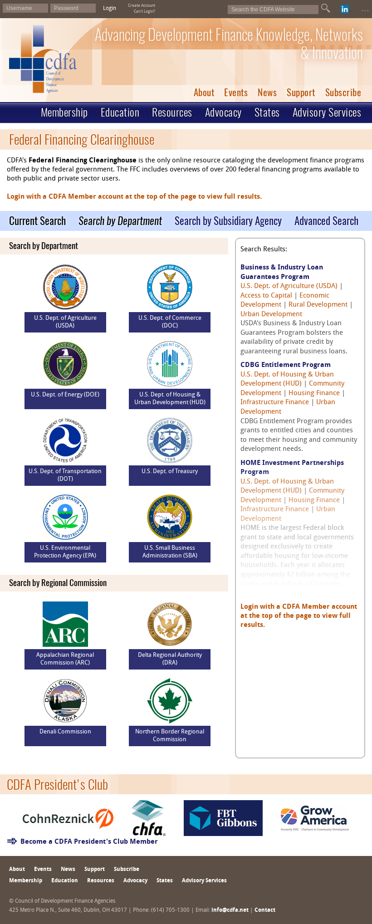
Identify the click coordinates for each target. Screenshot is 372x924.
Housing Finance (314, 393)
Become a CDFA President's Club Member (89, 842)
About (204, 92)
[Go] (325, 8)
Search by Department (120, 221)
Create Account (141, 6)
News (267, 92)
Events (236, 92)
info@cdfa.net (230, 910)
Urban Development (271, 314)
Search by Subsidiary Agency (228, 221)
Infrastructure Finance (274, 402)
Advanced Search (326, 221)
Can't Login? (144, 12)
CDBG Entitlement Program (285, 365)
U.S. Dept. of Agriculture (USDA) (289, 286)
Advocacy (223, 112)
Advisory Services (327, 112)
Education (120, 112)
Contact (265, 910)
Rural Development (318, 305)
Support (301, 92)
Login (109, 8)
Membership (64, 112)
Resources (172, 112)
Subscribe (343, 92)
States (267, 112)
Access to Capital (266, 296)
